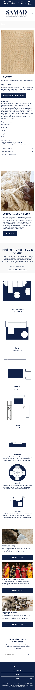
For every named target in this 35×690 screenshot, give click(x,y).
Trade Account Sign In (26, 81)
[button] (3, 14)
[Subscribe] (29, 654)
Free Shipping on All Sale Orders (9, 2)
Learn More (17, 557)
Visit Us (21, 2)
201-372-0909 (30, 3)
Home (3, 24)
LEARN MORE (10, 233)
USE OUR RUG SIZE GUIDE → (17, 270)
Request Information (13, 96)
